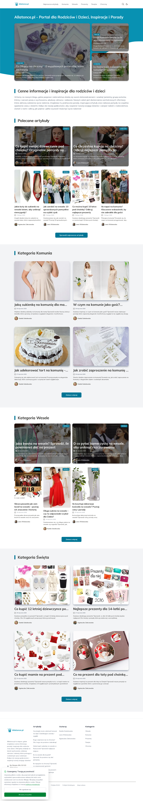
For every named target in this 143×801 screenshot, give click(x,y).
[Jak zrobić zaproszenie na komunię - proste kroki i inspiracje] (101, 346)
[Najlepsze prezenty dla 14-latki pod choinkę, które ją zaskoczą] (101, 585)
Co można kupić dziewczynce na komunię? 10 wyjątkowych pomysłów (109, 70)
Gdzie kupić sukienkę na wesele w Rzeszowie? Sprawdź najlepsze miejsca (44, 748)
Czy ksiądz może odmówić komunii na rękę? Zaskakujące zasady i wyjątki (45, 733)
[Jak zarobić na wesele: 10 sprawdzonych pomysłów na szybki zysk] (57, 186)
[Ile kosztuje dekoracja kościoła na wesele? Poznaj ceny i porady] (86, 484)
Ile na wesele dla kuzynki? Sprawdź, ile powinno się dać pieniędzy (43, 757)
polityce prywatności (33, 784)
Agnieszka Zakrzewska (27, 163)
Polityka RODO (55, 785)
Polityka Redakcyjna (68, 785)
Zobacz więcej (71, 395)
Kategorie (89, 726)
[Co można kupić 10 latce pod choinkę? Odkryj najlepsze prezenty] (86, 186)
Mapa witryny (81, 785)
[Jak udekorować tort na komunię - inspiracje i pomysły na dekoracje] (42, 346)
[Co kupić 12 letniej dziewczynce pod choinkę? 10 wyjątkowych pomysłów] (42, 585)
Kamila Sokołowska (25, 318)
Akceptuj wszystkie (25, 795)
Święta (94, 4)
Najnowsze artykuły (50, 4)
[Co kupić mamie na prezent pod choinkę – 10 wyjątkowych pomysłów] (42, 650)
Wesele (75, 4)
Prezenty (84, 4)
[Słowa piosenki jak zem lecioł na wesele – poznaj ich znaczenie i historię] (28, 484)
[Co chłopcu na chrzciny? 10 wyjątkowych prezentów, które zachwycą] (52, 52)
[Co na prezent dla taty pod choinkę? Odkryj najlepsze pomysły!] (101, 650)
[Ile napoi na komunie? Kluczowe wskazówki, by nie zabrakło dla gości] (115, 186)
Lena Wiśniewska (83, 163)
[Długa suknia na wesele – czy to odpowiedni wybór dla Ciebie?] (57, 487)
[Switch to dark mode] (127, 4)
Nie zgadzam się (25, 789)
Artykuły (37, 726)
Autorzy (63, 726)
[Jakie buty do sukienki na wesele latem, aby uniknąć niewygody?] (28, 186)
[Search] (123, 4)
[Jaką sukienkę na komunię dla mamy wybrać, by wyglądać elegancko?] (42, 280)
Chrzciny (103, 4)
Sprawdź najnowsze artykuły (71, 235)
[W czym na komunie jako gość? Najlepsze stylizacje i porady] (101, 280)
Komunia (65, 4)
